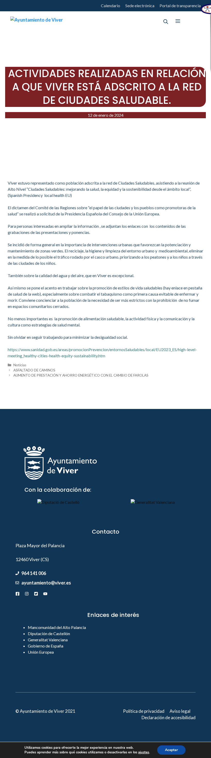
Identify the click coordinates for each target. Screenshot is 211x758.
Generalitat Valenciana (48, 639)
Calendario (110, 5)
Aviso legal (180, 711)
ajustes (143, 752)
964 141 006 (33, 573)
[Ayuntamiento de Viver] (36, 21)
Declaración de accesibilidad (169, 717)
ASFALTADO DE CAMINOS (34, 370)
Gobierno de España (45, 645)
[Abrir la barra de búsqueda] (165, 21)
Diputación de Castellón (49, 633)
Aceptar (171, 749)
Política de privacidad (143, 711)
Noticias (19, 365)
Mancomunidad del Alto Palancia (57, 627)
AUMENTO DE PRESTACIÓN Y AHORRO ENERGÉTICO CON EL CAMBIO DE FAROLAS (80, 375)
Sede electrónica (139, 5)
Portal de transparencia (180, 5)
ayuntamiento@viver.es (46, 583)
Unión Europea (41, 652)
